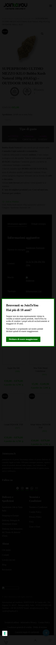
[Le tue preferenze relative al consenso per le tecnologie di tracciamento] (4, 633)
